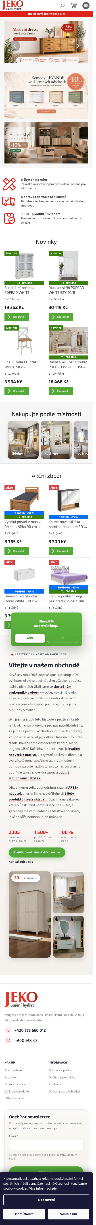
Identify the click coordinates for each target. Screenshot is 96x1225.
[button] (10, 45)
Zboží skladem (14, 1070)
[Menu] (85, 5)
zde (54, 1188)
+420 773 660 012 (30, 1030)
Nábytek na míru (15, 1098)
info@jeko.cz (26, 1040)
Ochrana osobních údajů (65, 1091)
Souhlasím (68, 1214)
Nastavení (46, 1199)
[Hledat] (62, 5)
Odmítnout (24, 1214)
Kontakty (55, 1084)
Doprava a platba (60, 1070)
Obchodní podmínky (62, 1077)
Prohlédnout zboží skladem (34, 852)
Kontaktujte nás (21, 862)
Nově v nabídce (14, 1084)
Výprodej (10, 1077)
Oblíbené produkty (17, 1091)
